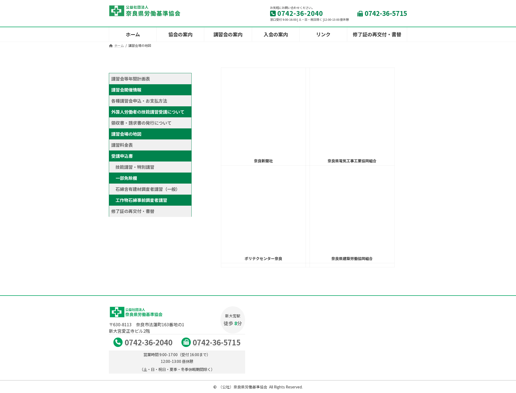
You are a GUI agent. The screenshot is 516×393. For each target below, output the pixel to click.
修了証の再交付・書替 (132, 211)
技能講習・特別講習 (135, 167)
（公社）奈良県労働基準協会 (242, 387)
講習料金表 (122, 145)
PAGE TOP (500, 376)
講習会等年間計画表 (130, 78)
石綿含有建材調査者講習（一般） (147, 189)
